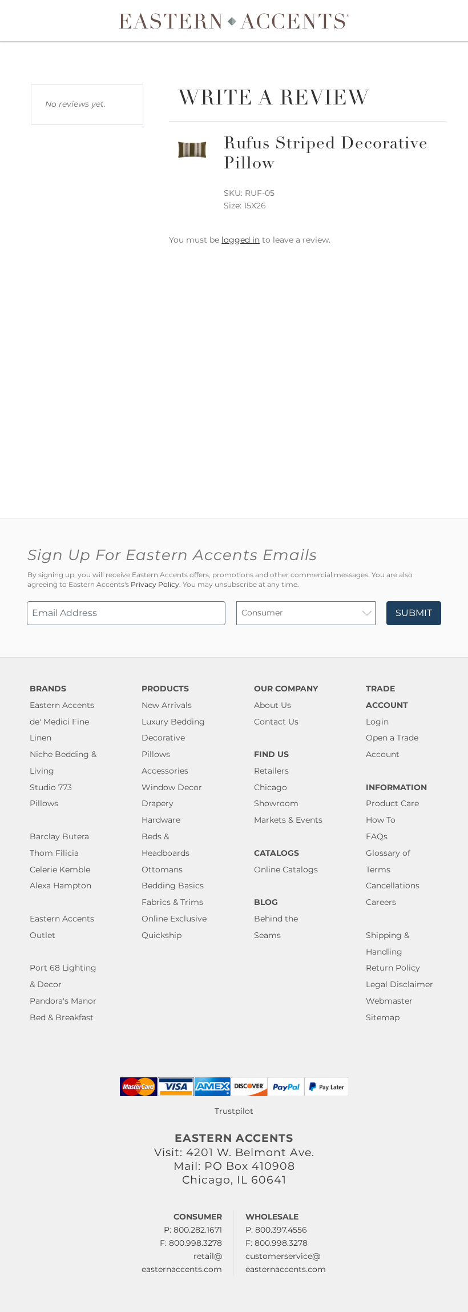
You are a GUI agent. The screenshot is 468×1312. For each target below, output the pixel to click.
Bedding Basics (173, 885)
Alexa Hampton (60, 885)
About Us (272, 705)
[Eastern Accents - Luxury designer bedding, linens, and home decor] (234, 20)
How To (381, 820)
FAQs (377, 836)
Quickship (161, 935)
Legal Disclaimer (399, 984)
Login (377, 722)
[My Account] (442, 20)
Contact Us (276, 722)
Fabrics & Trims (172, 902)
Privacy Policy (155, 585)
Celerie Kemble (60, 869)
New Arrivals (167, 705)
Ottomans (162, 869)
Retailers (271, 771)
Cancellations (392, 885)
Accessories (165, 771)
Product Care (392, 803)
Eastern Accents (62, 705)
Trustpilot (234, 1111)
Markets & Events (288, 820)
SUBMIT (414, 612)
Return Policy (393, 968)
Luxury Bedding (173, 722)
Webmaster (389, 1001)
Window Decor (172, 787)
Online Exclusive (174, 918)
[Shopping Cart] (451, 20)
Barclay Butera (59, 836)
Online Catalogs (286, 869)
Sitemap (383, 1017)
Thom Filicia (54, 853)
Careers (381, 902)
